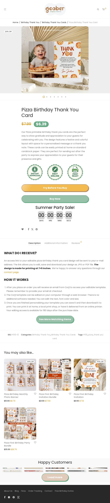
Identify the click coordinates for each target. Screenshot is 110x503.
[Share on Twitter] (32, 229)
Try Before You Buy (55, 187)
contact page (11, 272)
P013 (85, 334)
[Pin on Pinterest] (37, 229)
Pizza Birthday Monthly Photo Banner (16, 396)
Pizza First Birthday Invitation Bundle (49, 396)
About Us (8, 491)
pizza (90, 334)
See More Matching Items (55, 319)
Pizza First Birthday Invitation (84, 396)
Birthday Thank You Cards (54, 22)
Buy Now (55, 198)
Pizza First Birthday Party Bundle (17, 444)
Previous (4, 59)
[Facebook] (4, 497)
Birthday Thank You (30, 22)
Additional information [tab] (56, 243)
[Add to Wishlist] (23, 229)
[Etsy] (18, 497)
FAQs (23, 491)
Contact (48, 491)
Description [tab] (34, 243)
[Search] (98, 9)
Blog (17, 491)
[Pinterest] (14, 497)
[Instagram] (9, 497)
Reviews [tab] (77, 243)
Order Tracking (35, 491)
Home (15, 22)
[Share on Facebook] (28, 229)
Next (105, 59)
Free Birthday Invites (64, 491)
